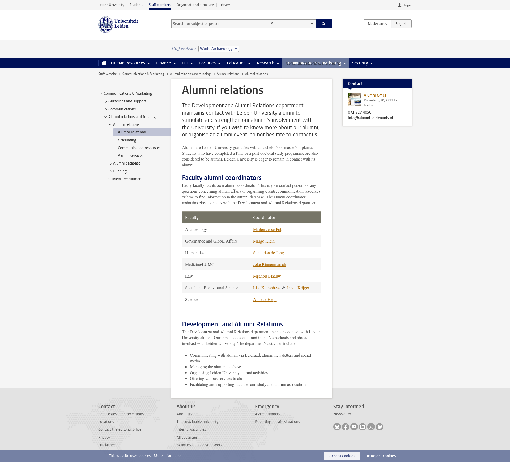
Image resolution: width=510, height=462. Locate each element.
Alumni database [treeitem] (126, 163)
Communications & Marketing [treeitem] (128, 93)
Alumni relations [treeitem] (126, 124)
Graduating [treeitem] (127, 140)
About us (184, 414)
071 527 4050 (359, 112)
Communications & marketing (313, 63)
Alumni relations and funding (190, 74)
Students (136, 4)
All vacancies (187, 437)
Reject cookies (383, 456)
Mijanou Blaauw (267, 276)
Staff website (107, 74)
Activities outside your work (199, 445)
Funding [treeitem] (120, 171)
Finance (163, 63)
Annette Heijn (265, 299)
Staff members (160, 4)
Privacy (104, 437)
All (273, 23)
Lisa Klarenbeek (267, 287)
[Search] (324, 23)
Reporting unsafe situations (277, 421)
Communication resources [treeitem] (139, 147)
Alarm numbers (267, 414)
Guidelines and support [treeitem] (127, 101)
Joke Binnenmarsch (269, 264)
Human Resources (128, 63)
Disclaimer (106, 445)
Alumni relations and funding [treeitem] (132, 116)
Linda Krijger (298, 287)
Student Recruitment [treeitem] (125, 179)
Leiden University (111, 4)
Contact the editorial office (119, 429)
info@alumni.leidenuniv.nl (370, 118)
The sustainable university (197, 421)
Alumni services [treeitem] (130, 155)
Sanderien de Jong (268, 252)
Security (360, 63)
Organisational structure (195, 4)
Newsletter (342, 414)
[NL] (377, 23)
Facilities (207, 63)
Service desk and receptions (121, 414)
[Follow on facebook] (345, 426)
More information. (169, 455)
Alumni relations (228, 74)
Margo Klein (264, 241)
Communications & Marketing (143, 74)
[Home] (103, 63)
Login (408, 5)
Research (265, 63)
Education (236, 63)
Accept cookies (342, 456)
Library (224, 4)
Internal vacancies (191, 429)
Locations (106, 421)
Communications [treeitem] (122, 109)
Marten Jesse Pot (267, 229)
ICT (185, 63)
